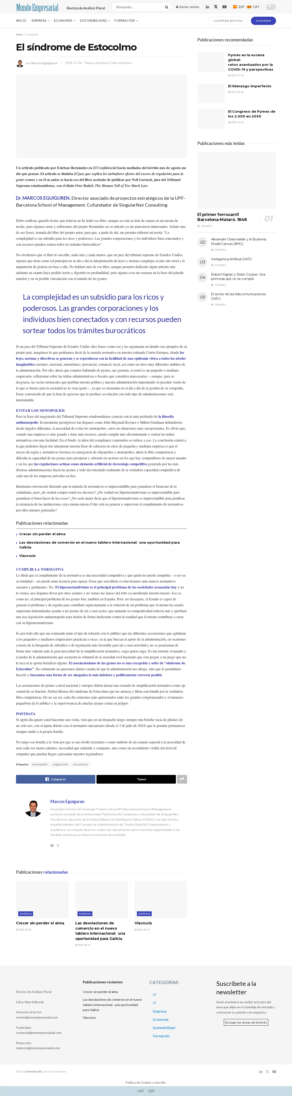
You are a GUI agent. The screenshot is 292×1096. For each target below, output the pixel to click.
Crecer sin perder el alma (42, 534)
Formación (125, 20)
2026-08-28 (24, 929)
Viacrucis (27, 555)
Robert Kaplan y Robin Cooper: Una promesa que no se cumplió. (238, 276)
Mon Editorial (34, 1002)
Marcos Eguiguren (44, 63)
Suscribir (263, 20)
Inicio (21, 20)
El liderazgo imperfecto (249, 86)
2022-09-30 (236, 91)
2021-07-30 (236, 75)
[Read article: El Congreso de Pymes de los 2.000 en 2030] (211, 119)
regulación (60, 764)
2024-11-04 (73, 63)
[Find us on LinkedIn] (207, 7)
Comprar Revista (228, 20)
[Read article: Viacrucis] (161, 899)
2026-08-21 (143, 929)
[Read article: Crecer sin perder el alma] (42, 899)
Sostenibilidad (93, 20)
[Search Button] (167, 6)
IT (154, 994)
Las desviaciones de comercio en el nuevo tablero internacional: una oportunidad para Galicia (112, 1005)
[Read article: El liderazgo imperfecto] (211, 93)
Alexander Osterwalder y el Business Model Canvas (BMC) (238, 241)
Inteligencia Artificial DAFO (231, 259)
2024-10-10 (236, 122)
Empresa (39, 20)
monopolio (39, 764)
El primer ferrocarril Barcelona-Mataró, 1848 (222, 217)
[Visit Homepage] (37, 7)
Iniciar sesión (189, 7)
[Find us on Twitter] (216, 7)
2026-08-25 (84, 944)
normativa (80, 764)
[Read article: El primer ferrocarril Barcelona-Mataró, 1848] (236, 180)
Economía (63, 20)
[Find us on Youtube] (224, 7)
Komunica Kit (34, 1071)
